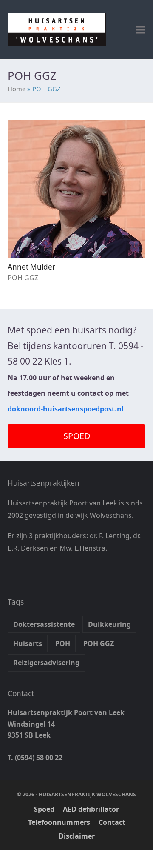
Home (17, 88)
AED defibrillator (91, 809)
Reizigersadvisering (46, 662)
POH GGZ (98, 643)
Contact (112, 822)
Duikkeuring (109, 624)
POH (62, 643)
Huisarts (27, 643)
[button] (140, 29)
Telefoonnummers (59, 822)
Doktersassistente (44, 624)
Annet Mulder (31, 267)
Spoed (44, 809)
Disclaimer (77, 836)
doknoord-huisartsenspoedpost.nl (66, 409)
